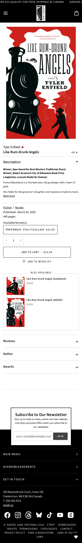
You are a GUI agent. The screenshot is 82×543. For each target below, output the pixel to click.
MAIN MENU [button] (11, 454)
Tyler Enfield (11, 147)
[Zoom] (41, 83)
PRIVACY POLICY (14, 533)
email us (8, 505)
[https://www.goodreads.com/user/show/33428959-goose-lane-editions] (73, 515)
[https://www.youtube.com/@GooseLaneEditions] (62, 515)
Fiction (7, 207)
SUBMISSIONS (67, 525)
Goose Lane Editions (22, 525)
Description (12, 162)
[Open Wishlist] (76, 537)
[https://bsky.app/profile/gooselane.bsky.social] (41, 515)
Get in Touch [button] (13, 479)
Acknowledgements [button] (19, 467)
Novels (19, 207)
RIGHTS (12, 529)
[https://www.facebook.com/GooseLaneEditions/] (9, 515)
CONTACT (66, 529)
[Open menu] (9, 13)
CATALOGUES (49, 529)
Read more (9, 196)
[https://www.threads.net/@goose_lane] (30, 514)
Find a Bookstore (41, 533)
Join (60, 436)
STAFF (51, 525)
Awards (8, 366)
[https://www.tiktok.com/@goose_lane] (52, 515)
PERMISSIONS (29, 529)
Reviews (9, 341)
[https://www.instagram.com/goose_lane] (20, 515)
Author (8, 353)
